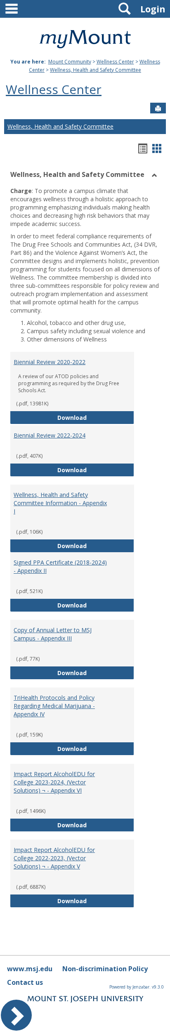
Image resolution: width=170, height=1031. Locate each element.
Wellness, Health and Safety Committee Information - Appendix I (60, 503)
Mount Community (69, 61)
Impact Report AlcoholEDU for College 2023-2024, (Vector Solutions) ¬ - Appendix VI (54, 782)
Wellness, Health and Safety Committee (95, 69)
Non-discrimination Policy (105, 968)
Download (95, 417)
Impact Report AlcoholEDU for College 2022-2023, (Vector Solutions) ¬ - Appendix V (54, 858)
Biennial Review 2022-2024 (49, 435)
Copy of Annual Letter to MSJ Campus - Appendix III (53, 634)
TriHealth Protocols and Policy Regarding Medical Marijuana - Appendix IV (54, 706)
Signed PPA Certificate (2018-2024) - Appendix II (60, 566)
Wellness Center (115, 61)
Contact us (25, 982)
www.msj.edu (29, 968)
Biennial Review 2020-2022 (49, 362)
